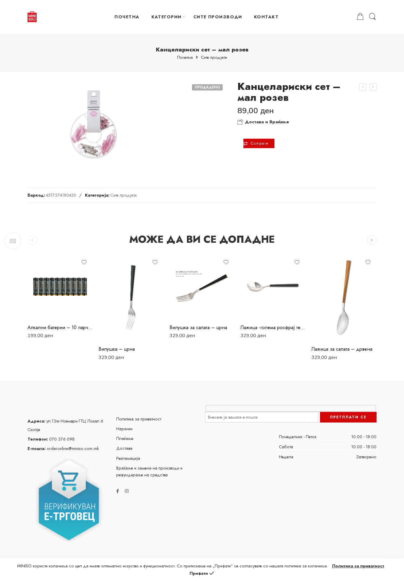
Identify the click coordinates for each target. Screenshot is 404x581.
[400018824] (94, 124)
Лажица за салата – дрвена (341, 348)
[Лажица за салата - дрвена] (343, 297)
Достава (124, 448)
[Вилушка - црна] (131, 297)
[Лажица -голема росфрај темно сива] (273, 286)
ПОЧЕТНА (126, 17)
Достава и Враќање (266, 122)
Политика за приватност (138, 419)
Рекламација (128, 458)
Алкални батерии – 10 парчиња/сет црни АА (60, 327)
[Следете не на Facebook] (117, 490)
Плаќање (124, 438)
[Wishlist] (84, 262)
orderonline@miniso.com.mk (63, 448)
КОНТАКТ (266, 17)
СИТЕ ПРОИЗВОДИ (217, 17)
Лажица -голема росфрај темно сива (273, 327)
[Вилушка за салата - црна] (202, 286)
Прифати (199, 573)
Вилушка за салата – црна (198, 327)
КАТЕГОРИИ (166, 17)
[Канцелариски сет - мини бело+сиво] (362, 86)
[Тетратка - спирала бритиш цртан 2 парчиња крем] (372, 86)
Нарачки (124, 428)
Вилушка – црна (116, 348)
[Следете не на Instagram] (127, 490)
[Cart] (360, 17)
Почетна (185, 57)
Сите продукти (214, 57)
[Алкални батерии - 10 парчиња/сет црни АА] (60, 286)
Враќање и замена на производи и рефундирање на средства (149, 471)
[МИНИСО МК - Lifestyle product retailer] (32, 16)
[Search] (372, 16)
